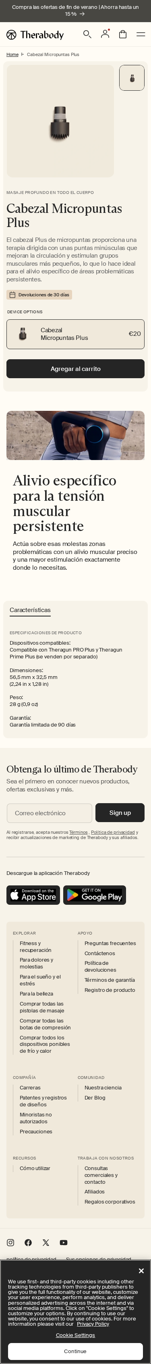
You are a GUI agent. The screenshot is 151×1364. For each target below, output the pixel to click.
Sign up (120, 813)
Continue (75, 1351)
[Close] (141, 1271)
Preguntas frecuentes (110, 943)
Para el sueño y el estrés (40, 980)
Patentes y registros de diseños (43, 1101)
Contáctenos (100, 953)
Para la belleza (36, 994)
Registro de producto (110, 990)
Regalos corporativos (110, 1202)
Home (12, 54)
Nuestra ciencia (103, 1088)
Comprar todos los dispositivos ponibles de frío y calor (45, 1045)
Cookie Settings (75, 1335)
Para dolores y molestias (36, 963)
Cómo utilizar (35, 1168)
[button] (87, 34)
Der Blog (95, 1098)
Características (30, 610)
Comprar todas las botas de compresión (45, 1024)
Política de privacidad (113, 832)
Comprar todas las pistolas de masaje (42, 1007)
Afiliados (95, 1192)
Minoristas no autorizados (36, 1118)
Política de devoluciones (100, 966)
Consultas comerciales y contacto (101, 1175)
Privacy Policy (93, 1323)
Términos (78, 832)
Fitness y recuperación (36, 947)
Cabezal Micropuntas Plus (53, 54)
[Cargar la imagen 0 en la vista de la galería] (132, 78)
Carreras (30, 1088)
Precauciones (36, 1132)
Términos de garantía (110, 980)
